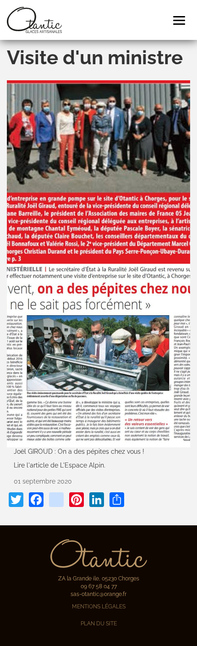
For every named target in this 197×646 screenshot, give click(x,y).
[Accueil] (34, 20)
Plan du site (99, 623)
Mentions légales (99, 606)
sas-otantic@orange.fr (98, 594)
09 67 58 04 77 (99, 586)
